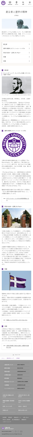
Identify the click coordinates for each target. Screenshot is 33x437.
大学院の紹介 (7, 375)
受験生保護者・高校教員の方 (8, 401)
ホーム (3, 358)
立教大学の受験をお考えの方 (8, 396)
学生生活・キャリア (9, 381)
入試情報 (6, 385)
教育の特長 (7, 368)
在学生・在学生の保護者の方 (24, 401)
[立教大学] (3, 3)
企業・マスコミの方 (7, 406)
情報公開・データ (17, 417)
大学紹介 (18, 358)
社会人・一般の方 (22, 406)
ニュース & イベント (9, 388)
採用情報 (4, 417)
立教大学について (10, 358)
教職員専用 (24, 419)
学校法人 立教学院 (6, 419)
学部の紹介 (7, 371)
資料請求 (10, 417)
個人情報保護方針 (16, 419)
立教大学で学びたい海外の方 (23, 396)
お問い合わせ (26, 417)
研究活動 (6, 378)
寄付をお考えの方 (22, 410)
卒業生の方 (5, 410)
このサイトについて (7, 422)
